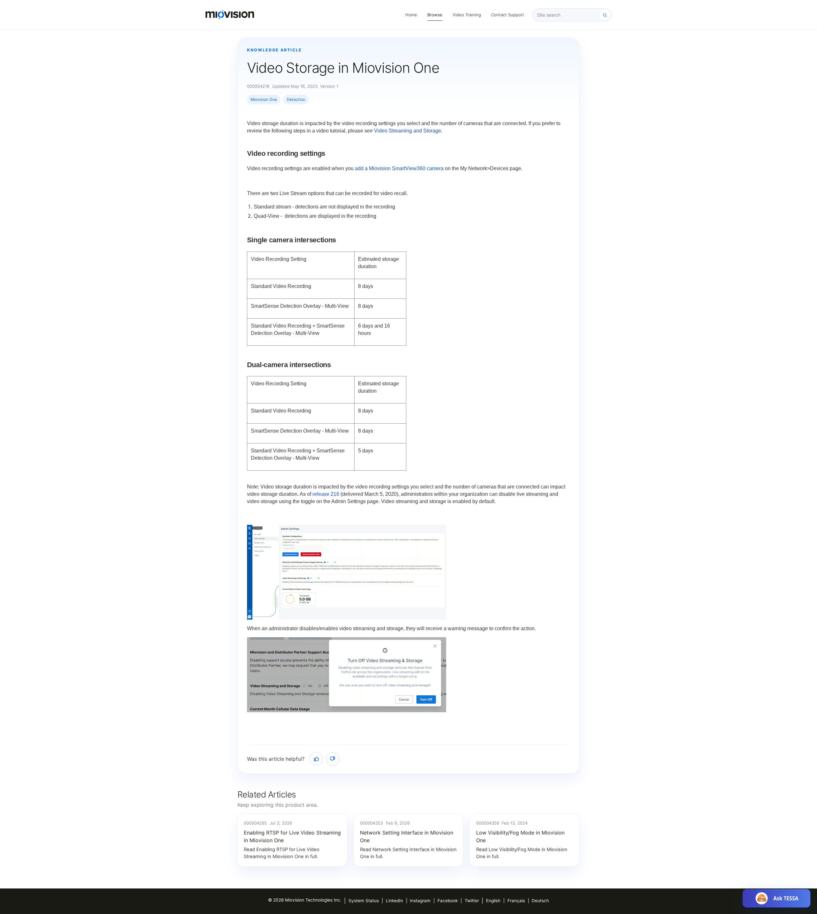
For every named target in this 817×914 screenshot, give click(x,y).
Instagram (420, 900)
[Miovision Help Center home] (230, 14)
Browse (434, 14)
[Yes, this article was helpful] (316, 759)
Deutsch (540, 900)
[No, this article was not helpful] (332, 759)
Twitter (472, 900)
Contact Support (507, 14)
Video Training (467, 14)
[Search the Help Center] (605, 15)
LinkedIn (394, 900)
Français (516, 900)
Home (411, 14)
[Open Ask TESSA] (776, 898)
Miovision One (264, 99)
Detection (296, 99)
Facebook (448, 900)
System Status (364, 900)
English (493, 900)
